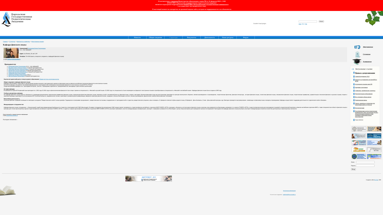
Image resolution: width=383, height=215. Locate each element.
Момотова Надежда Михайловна (17, 72)
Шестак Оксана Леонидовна (16, 76)
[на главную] (16, 26)
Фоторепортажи (359, 108)
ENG (300, 24)
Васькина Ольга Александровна (17, 67)
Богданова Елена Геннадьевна (37, 48)
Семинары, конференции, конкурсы (365, 90)
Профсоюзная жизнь (361, 100)
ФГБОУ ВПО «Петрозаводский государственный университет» (206, 4)
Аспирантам (367, 61)
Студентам (366, 54)
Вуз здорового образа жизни (363, 97)
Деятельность (209, 37)
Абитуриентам (368, 47)
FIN (306, 24)
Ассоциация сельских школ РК (363, 84)
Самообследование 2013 (362, 76)
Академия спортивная (361, 87)
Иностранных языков (38, 41)
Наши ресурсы (227, 37)
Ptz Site (376, 179)
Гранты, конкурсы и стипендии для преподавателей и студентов (365, 104)
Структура (173, 37)
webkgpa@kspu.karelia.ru (289, 194)
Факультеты (191, 37)
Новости (137, 37)
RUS (303, 24)
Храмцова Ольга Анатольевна (17, 73)
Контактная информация (289, 190)
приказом (174, 1)
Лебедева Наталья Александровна (18, 69)
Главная (5, 41)
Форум (245, 37)
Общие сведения (155, 37)
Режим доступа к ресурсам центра (49, 79)
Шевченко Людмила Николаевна (17, 74)
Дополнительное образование (364, 94)
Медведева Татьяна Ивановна (17, 70)
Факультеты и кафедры (23, 41)
